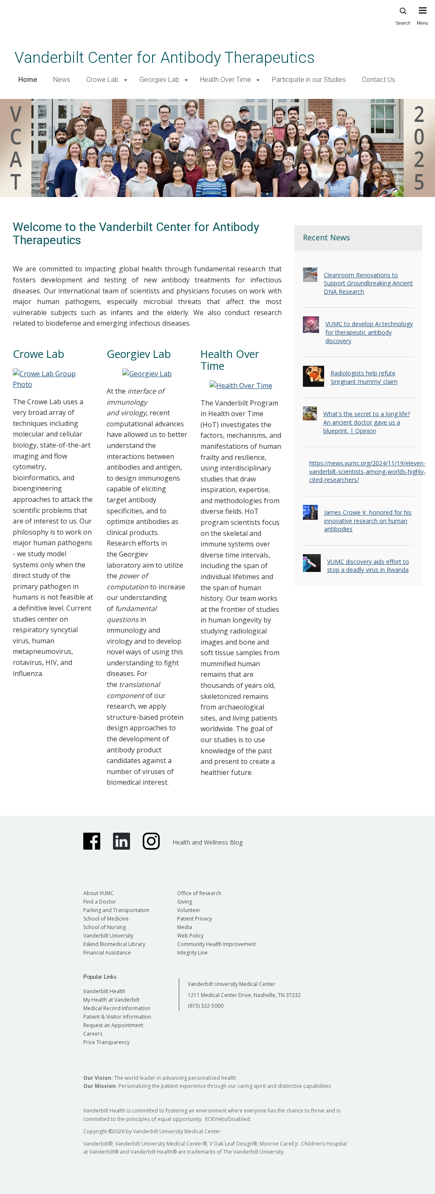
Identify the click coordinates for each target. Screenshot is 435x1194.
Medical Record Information (116, 1008)
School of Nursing (104, 927)
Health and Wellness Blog (207, 842)
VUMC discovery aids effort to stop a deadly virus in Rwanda (368, 566)
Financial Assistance (107, 952)
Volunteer (189, 910)
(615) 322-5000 (205, 1005)
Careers (92, 1033)
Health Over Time (225, 80)
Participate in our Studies (309, 80)
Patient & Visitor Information (117, 1016)
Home (27, 80)
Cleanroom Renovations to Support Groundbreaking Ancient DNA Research (368, 283)
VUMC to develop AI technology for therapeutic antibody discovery (369, 332)
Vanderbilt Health (104, 991)
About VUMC (98, 893)
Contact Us (378, 80)
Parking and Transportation (116, 910)
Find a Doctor (99, 901)
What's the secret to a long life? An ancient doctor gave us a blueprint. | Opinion (366, 422)
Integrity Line (192, 952)
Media (184, 927)
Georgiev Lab (159, 80)
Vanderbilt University (108, 935)
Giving (184, 901)
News (61, 80)
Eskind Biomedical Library (114, 944)
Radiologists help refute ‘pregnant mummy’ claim (364, 377)
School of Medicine (106, 918)
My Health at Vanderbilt (111, 999)
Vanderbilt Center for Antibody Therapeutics (164, 57)
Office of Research (199, 893)
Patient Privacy (194, 918)
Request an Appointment (113, 1025)
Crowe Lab (102, 80)
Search (402, 22)
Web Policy (190, 935)
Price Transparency (106, 1042)
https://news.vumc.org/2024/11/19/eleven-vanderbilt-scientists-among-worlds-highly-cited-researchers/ (367, 471)
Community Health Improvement (216, 944)
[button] (125, 80)
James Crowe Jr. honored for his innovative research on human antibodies (368, 520)
